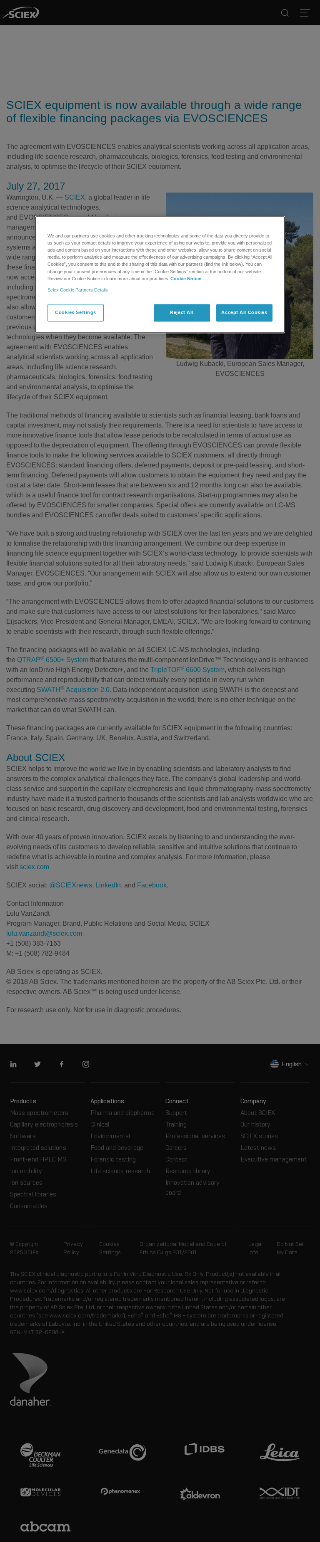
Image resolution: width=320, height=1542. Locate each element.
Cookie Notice (185, 278)
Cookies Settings (75, 312)
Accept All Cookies (244, 312)
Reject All (181, 312)
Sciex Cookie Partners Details (78, 289)
